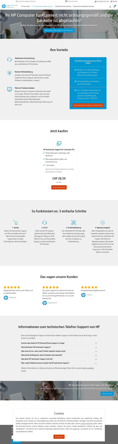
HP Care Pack (25, 6)
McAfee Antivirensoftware (63, 6)
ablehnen (76, 429)
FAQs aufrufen (107, 394)
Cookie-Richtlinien (86, 423)
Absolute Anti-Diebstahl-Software (83, 6)
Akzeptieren (59, 437)
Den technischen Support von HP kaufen (59, 30)
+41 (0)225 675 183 (102, 1)
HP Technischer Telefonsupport (42, 6)
